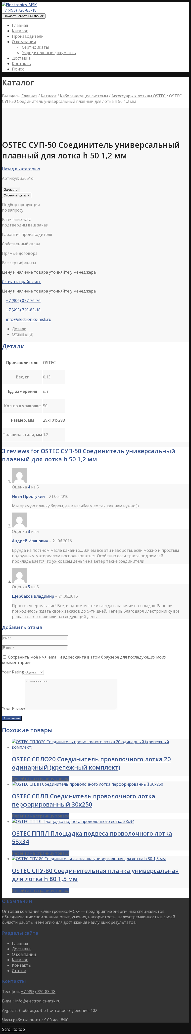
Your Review (13, 708)
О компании (24, 954)
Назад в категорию (21, 169)
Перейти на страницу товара (40, 778)
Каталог (48, 96)
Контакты (21, 965)
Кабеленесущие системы (84, 96)
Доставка (21, 949)
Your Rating (13, 672)
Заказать (10, 189)
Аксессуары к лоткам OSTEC (138, 96)
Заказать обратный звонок (24, 16)
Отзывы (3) (22, 334)
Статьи (19, 970)
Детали (19, 329)
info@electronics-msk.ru (28, 319)
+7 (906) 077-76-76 (23, 300)
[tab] (100, 329)
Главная (29, 96)
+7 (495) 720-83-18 (19, 10)
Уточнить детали (16, 195)
